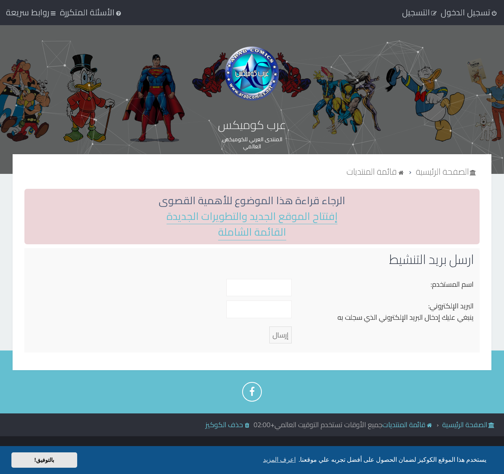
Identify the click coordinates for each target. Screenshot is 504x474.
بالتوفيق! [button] (44, 460)
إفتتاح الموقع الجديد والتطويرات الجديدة (252, 216)
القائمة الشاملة (252, 232)
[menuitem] (91, 12)
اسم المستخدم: (452, 284)
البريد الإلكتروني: (451, 305)
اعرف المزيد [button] (279, 459)
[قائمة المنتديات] (252, 73)
